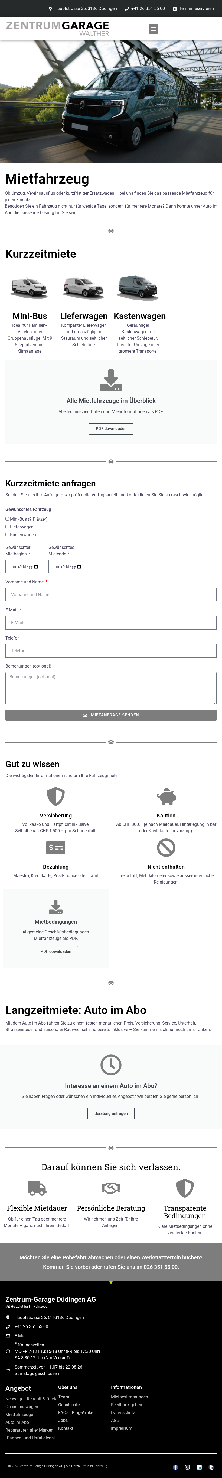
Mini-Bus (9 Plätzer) (29, 519)
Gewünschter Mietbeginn (17, 550)
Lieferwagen (22, 527)
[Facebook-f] (175, 1467)
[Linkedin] (199, 1467)
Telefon (12, 638)
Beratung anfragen (111, 1113)
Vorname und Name (25, 582)
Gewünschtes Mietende (61, 550)
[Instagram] (187, 1467)
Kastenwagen (23, 534)
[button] (153, 29)
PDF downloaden (111, 428)
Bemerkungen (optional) (28, 666)
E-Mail (11, 610)
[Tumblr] (211, 1467)
